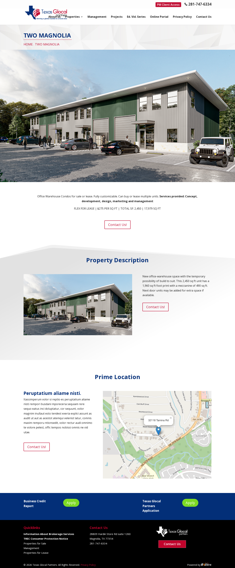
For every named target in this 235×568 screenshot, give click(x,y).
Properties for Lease (36, 552)
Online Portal (159, 17)
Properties (72, 17)
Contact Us (203, 17)
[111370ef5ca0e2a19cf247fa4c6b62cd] (117, 181)
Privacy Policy (182, 17)
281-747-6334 (199, 4)
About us (54, 17)
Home (28, 44)
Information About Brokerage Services (49, 534)
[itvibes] (206, 564)
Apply (71, 502)
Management (97, 17)
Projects (116, 17)
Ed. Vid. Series (136, 17)
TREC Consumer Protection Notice (46, 538)
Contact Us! (117, 224)
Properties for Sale (35, 543)
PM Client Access (168, 5)
